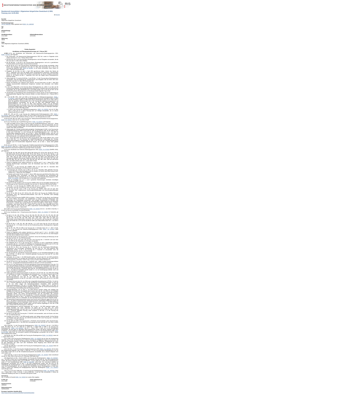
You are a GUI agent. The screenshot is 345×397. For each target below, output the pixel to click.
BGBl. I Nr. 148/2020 (28, 24)
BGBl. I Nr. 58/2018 (47, 335)
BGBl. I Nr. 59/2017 (43, 212)
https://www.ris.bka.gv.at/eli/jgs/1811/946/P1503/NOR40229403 (17, 392)
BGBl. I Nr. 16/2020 (42, 355)
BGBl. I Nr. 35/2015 (6, 146)
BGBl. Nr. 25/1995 (28, 68)
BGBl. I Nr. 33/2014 (6, 120)
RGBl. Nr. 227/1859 (28, 362)
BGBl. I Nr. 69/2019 (36, 338)
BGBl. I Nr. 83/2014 (37, 121)
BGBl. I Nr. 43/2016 (34, 209)
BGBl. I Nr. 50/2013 (43, 109)
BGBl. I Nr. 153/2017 (40, 325)
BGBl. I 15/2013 (5, 54)
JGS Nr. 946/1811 (6, 24)
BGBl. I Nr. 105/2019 (45, 349)
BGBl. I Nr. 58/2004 (13, 178)
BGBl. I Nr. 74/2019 (47, 345)
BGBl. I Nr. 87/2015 (44, 149)
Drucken (58, 14)
